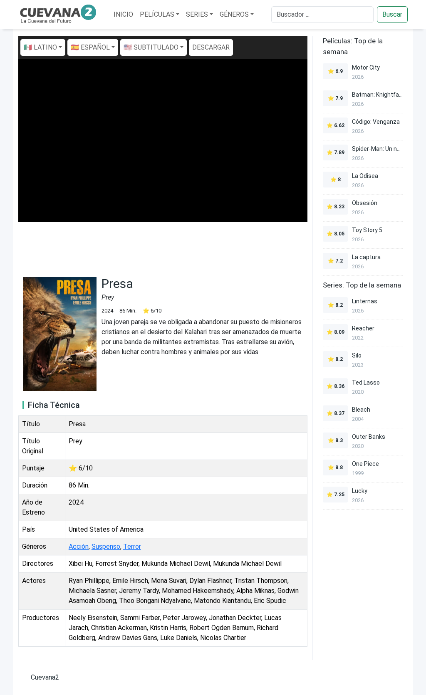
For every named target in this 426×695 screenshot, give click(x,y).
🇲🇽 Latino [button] (40, 47)
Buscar (392, 14)
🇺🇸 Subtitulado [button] (151, 47)
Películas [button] (157, 14)
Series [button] (197, 14)
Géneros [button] (234, 14)
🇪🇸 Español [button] (90, 47)
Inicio (123, 14)
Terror (132, 546)
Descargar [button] (211, 47)
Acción (79, 546)
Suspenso (106, 546)
